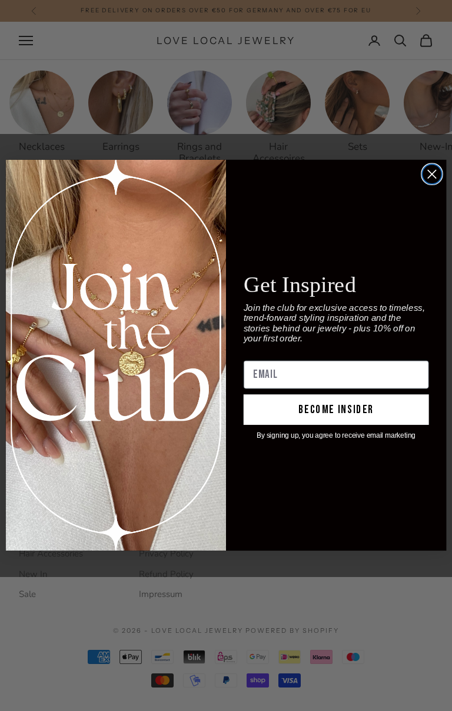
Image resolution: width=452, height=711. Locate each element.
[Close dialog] (432, 175)
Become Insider (336, 410)
